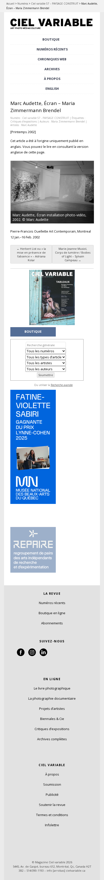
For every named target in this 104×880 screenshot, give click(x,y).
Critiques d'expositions (23, 121)
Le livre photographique (52, 688)
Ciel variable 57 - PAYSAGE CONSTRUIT (45, 118)
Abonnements (52, 623)
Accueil (10, 3)
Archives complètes (52, 739)
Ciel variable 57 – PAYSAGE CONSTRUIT (54, 3)
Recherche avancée (62, 385)
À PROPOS (52, 79)
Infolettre (52, 825)
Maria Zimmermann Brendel (68, 121)
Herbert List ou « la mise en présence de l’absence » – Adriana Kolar (31, 254)
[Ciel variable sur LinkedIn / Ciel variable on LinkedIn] (43, 655)
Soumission (52, 784)
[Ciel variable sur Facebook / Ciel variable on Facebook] (20, 655)
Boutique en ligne (52, 613)
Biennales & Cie (52, 718)
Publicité (52, 794)
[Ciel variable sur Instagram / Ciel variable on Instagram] (32, 655)
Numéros (22, 3)
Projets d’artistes (52, 708)
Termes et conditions (52, 815)
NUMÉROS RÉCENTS (52, 49)
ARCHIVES (52, 69)
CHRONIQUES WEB (52, 59)
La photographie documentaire (52, 698)
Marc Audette (29, 125)
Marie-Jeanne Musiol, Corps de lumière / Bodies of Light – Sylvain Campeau (72, 254)
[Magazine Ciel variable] (52, 29)
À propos (52, 774)
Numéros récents (52, 603)
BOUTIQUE (51, 39)
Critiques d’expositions (52, 729)
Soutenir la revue (52, 804)
